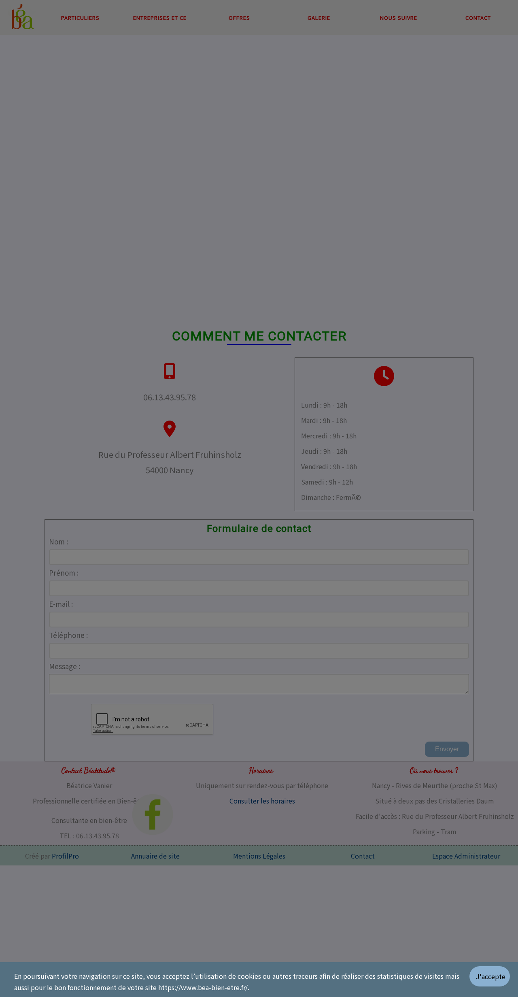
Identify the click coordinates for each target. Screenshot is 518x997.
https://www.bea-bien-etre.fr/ (203, 987)
